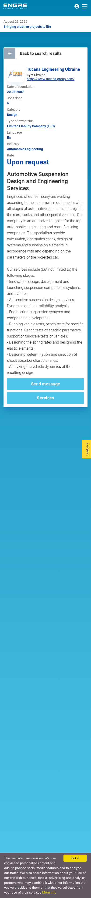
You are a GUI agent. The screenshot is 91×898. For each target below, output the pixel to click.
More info (49, 892)
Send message (45, 383)
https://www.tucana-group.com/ (50, 79)
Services (45, 397)
